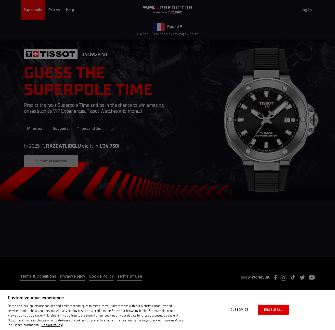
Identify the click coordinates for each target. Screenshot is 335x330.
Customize (239, 309)
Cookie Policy (51, 325)
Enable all (273, 309)
